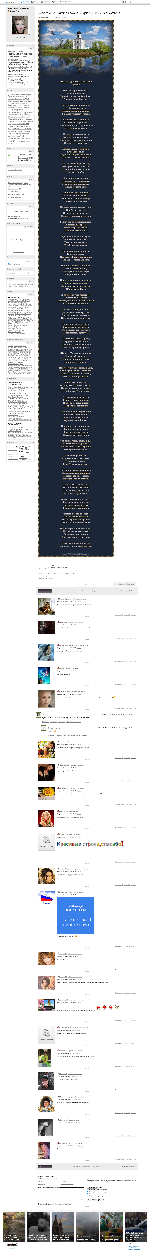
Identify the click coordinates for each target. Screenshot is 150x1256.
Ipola (9, 351)
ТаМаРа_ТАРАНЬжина (15, 333)
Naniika (10, 312)
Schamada (21, 314)
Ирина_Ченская (64, 691)
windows (12, 94)
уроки (23, 136)
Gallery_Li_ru (22, 407)
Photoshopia (12, 408)
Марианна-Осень (26, 365)
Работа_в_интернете (25, 387)
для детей (16, 105)
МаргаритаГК (64, 788)
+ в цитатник (62, 17)
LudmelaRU (63, 977)
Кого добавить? (25, 299)
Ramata (10, 356)
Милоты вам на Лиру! (15, 74)
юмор (15, 141)
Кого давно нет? (13, 299)
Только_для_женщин (15, 420)
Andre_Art (17, 346)
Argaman (23, 346)
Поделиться (130, 584)
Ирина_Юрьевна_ (65, 599)
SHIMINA (16, 356)
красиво (20, 112)
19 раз (47, 576)
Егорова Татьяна (15, 170)
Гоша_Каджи (27, 319)
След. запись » (96, 591)
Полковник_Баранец (14, 328)
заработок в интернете (19, 285)
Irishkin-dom (28, 306)
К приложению (29, 226)
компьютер (12, 112)
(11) (27, 51)
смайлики (56, 1187)
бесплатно (18, 99)
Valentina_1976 (24, 356)
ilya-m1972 (15, 306)
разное (20, 124)
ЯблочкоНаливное (19, 372)
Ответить (118, 615)
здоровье (24, 107)
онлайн (11, 117)
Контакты (134, 1247)
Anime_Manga (19, 405)
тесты (18, 136)
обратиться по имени (80, 599)
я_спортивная (12, 392)
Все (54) (31, 48)
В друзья (22, 37)
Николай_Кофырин (14, 327)
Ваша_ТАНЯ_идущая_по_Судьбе (19, 317)
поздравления (15, 119)
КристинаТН (27, 322)
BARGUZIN (11, 302)
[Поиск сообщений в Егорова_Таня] (28, 261)
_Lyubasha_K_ (64, 765)
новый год (25, 114)
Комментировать (44, 591)
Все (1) (31, 151)
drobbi (10, 306)
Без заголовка (13, 59)
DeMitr (19, 304)
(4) (31, 67)
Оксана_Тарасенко (66, 869)
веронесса (11, 319)
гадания (30, 101)
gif (9, 94)
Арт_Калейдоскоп (14, 410)
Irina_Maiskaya (16, 351)
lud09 (17, 359)
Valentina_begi (12, 315)
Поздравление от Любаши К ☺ (18, 67)
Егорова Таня (8, 11)
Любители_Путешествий (16, 400)
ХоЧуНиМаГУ (25, 398)
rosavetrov (11, 314)
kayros (30, 420)
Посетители (23, 458)
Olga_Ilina (28, 354)
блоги (9, 285)
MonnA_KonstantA (25, 310)
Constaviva (26, 347)
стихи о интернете (22, 134)
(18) (20, 192)
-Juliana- (19, 301)
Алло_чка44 (63, 1000)
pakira (15, 312)
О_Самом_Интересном (23, 436)
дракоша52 (23, 320)
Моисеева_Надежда (66, 1097)
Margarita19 (11, 309)
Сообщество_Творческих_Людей (19, 411)
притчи (30, 121)
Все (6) (31, 179)
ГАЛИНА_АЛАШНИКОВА (16, 362)
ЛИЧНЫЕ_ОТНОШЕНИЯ (16, 324)
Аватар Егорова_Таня (20, 25)
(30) (29, 160)
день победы (22, 103)
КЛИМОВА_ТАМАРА (66, 1027)
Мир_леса (20, 397)
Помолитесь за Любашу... (16, 51)
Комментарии (24, 8)
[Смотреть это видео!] (13, 157)
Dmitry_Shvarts (26, 304)
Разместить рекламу (134, 1249)
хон (24, 333)
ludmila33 (22, 359)
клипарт (26, 110)
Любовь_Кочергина (14, 365)
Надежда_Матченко (25, 367)
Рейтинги (46, 2)
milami (28, 359)
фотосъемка (17, 286)
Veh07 (20, 357)
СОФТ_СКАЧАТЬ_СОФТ (15, 427)
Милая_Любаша (13, 367)
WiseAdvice (11, 436)
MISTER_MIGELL (13, 310)
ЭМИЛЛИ (27, 370)
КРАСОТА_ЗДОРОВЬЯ (15, 322)
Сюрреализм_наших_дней (17, 393)
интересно (18, 109)
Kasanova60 (63, 892)
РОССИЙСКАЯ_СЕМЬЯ (16, 330)
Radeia (61, 668)
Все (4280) (30, 342)
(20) (25, 74)
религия (15, 129)
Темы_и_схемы (13, 387)
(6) (20, 197)
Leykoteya (20, 307)
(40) (9, 186)
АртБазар (11, 434)
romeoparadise (27, 312)
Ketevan (14, 307)
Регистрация (26, 2)
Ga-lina (26, 349)
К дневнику (86, 591)
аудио (28, 95)
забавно (16, 107)
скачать (22, 129)
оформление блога (19, 116)
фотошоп (20, 139)
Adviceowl (62, 742)
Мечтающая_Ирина (66, 645)
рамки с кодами (16, 126)
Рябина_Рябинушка (14, 332)
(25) (23, 194)
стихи (20, 131)
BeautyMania (12, 397)
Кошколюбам (12, 403)
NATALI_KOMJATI (13, 354)
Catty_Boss (19, 347)
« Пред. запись (75, 591)
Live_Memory (21, 389)
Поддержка (123, 2)
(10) (20, 59)
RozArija (62, 811)
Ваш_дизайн (12, 389)
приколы (24, 121)
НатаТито (11, 369)
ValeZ (19, 315)
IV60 (30, 349)
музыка (16, 114)
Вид (126, 2)
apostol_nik (26, 301)
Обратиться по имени (73, 722)
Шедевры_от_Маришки (15, 413)
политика (18, 121)
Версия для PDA (134, 1246)
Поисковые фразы (25, 459)
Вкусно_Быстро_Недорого (16, 416)
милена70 (23, 373)
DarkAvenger (12, 304)
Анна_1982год (64, 622)
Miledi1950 (19, 309)
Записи (10, 8)
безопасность (12, 96)
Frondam (25, 420)
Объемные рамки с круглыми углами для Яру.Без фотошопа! (19, 183)
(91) (20, 189)
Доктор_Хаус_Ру (13, 320)
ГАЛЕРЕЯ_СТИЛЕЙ (14, 398)
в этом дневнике (14, 264)
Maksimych (63, 1074)
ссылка (79, 601)
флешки (12, 138)
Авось (56, 2)
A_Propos (11, 405)
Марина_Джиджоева (14, 325)
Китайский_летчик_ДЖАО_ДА (18, 395)
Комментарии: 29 (23, 218)
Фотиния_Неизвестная (15, 370)
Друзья (16, 8)
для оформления (25, 105)
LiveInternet (11, 2)
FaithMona (63, 1143)
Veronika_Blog (27, 357)
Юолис (10, 372)
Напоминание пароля (67, 1184)
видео (26, 99)
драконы (10, 107)
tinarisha (28, 314)
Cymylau (24, 302)
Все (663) (31, 294)
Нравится (121, 584)
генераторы (13, 103)
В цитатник (132, 615)
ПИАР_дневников (22, 403)
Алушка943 (63, 954)
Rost (16, 314)
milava (16, 360)
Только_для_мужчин (14, 418)
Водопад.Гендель (14, 216)
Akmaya (62, 1120)
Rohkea (19, 312)
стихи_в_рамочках (14, 402)
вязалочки (21, 392)
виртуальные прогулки (17, 101)
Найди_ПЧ (19, 408)
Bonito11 (18, 302)
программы (12, 124)
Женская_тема (13, 415)
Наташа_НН (26, 325)
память (28, 116)
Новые (133, 591)
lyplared (62, 834)
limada (26, 307)
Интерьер (23, 402)
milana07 (11, 360)
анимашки (20, 94)
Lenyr (9, 352)
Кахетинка (63, 1051)
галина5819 (19, 319)
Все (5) (31, 281)
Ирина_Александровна (15, 364)
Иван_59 (30, 320)
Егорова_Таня (49, 715)
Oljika (27, 416)
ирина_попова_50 (14, 373)
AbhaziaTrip (28, 432)
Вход (34, 2)
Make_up (30, 407)
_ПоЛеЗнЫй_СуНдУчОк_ (16, 390)
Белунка (24, 315)
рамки (26, 124)
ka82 (9, 307)
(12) (20, 79)
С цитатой (125, 615)
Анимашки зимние (14, 194)
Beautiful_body (12, 407)
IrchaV (22, 306)
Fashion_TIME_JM (21, 434)
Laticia (29, 351)
